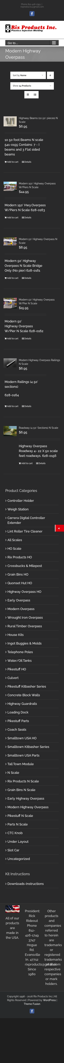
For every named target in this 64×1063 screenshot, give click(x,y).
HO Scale (14, 548)
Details (27, 162)
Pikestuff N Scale (20, 816)
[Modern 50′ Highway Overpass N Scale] (10, 241)
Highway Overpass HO (24, 592)
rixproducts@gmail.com (32, 7)
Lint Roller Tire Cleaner (24, 531)
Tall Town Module (20, 764)
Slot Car (13, 850)
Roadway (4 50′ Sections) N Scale (38, 427)
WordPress (49, 1000)
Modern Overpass (20, 609)
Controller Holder (20, 501)
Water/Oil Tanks (19, 660)
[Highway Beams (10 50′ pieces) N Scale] (10, 121)
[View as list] (34, 94)
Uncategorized (18, 859)
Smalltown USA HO (21, 738)
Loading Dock (17, 712)
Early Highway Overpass (25, 798)
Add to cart (12, 162)
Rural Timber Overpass (24, 626)
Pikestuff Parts (18, 721)
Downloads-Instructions (25, 884)
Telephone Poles (20, 652)
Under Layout (17, 841)
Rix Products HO (19, 557)
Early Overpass (18, 600)
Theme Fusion (32, 1003)
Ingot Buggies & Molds (24, 643)
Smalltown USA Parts (23, 755)
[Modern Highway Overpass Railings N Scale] (10, 362)
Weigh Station (18, 509)
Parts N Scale (17, 824)
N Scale (13, 772)
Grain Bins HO (17, 574)
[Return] (59, 528)
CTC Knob (15, 833)
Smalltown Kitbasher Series (28, 747)
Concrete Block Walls (23, 695)
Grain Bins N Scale (21, 790)
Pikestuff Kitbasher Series (26, 686)
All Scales (14, 540)
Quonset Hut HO (19, 583)
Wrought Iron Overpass (25, 617)
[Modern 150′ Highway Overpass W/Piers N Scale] (10, 186)
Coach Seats (16, 729)
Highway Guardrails (22, 704)
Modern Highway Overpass (28, 807)
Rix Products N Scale (23, 781)
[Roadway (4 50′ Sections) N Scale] (10, 431)
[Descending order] (50, 75)
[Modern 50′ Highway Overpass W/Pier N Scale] (10, 303)
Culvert (12, 678)
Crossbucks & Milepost (24, 566)
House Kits (15, 635)
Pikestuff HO (16, 669)
